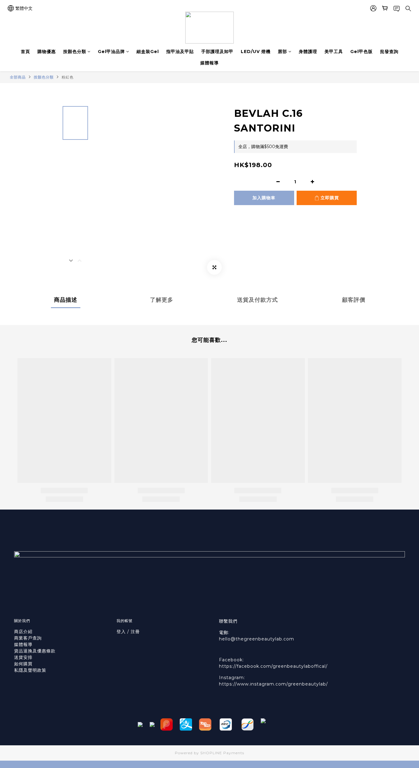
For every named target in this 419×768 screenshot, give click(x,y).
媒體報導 (209, 63)
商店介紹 (23, 631)
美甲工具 (334, 51)
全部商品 (18, 77)
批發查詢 (389, 51)
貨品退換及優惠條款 (35, 651)
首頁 (25, 51)
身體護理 (308, 51)
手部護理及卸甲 (217, 51)
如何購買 (24, 664)
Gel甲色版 (361, 51)
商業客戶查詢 (28, 638)
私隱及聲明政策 (30, 670)
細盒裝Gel (147, 51)
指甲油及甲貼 (180, 51)
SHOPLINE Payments (222, 753)
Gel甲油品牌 (111, 51)
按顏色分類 (74, 51)
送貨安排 (23, 657)
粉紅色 (68, 77)
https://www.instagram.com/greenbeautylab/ (273, 684)
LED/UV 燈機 (256, 51)
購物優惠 (46, 51)
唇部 (282, 51)
